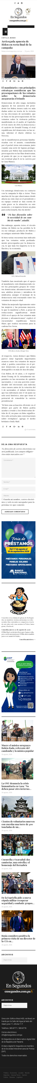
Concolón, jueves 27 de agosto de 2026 (16, 630)
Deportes (6, 1075)
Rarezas (12, 1077)
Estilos (6, 1077)
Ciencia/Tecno (15, 1075)
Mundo (13, 38)
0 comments (31, 429)
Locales (20, 1073)
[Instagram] (21, 3)
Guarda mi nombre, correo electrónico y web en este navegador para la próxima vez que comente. (18, 502)
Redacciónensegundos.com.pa (12, 51)
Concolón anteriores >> (27, 639)
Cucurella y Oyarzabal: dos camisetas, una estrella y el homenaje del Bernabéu (16, 862)
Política (6, 1073)
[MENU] (5, 31)
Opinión (24, 1075)
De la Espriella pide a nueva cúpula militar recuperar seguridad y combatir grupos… (18, 900)
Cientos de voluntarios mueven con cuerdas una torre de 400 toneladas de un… (18, 824)
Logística (19, 1077)
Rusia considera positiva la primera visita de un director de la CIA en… (18, 938)
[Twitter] (18, 3)
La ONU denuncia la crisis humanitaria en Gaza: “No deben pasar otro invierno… (16, 786)
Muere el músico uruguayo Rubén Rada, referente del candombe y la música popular (18, 748)
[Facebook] (15, 3)
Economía (13, 1073)
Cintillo (5, 38)
